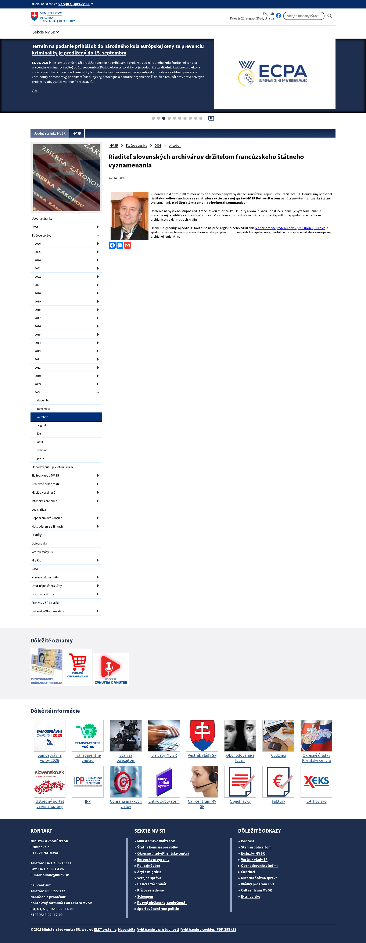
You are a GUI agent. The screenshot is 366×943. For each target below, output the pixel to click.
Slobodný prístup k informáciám (52, 467)
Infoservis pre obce (44, 501)
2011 (38, 367)
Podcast (247, 841)
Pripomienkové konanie (47, 518)
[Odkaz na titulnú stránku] (53, 15)
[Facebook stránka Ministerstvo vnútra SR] (278, 16)
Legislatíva (39, 509)
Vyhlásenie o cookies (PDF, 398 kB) (208, 929)
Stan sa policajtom (256, 847)
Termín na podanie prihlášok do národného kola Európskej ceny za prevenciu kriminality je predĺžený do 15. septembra (118, 49)
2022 (38, 277)
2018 (38, 310)
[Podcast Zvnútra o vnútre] (111, 670)
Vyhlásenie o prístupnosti (158, 929)
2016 (38, 326)
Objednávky (39, 543)
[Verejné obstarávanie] (77, 668)
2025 (38, 252)
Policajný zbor (148, 865)
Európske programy (153, 859)
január (41, 458)
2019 (38, 301)
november (43, 409)
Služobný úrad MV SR (45, 476)
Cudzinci (248, 871)
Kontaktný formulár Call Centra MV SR (61, 903)
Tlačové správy (41, 235)
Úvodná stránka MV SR (50, 133)
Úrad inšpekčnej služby (47, 586)
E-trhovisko (250, 896)
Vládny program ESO (257, 884)
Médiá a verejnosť (43, 492)
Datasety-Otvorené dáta (48, 611)
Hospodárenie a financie (48, 526)
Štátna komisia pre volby (157, 847)
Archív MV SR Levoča (45, 603)
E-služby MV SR (253, 853)
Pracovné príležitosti (45, 484)
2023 (38, 268)
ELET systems (105, 929)
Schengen (145, 896)
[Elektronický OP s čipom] (46, 667)
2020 (38, 293)
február (42, 450)
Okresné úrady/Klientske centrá (163, 853)
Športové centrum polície (158, 908)
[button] (46, 31)
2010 (38, 376)
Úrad (35, 227)
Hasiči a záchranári (152, 884)
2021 (38, 285)
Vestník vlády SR (42, 552)
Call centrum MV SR (256, 890)
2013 (38, 351)
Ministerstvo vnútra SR (156, 841)
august (41, 425)
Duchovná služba (43, 594)
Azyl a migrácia (149, 871)
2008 (38, 392)
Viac (34, 90)
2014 (38, 343)
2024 (38, 260)
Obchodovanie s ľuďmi (259, 865)
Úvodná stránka (42, 218)
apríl (40, 442)
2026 (38, 243)
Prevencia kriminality (45, 577)
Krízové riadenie (150, 890)
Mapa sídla (126, 929)
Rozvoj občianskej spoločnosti (162, 902)
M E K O (37, 560)
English (268, 13)
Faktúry (37, 535)
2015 (38, 334)
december (44, 400)
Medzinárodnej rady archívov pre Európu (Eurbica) (290, 228)
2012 (38, 359)
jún (39, 433)
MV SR (76, 133)
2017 (38, 318)
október (42, 417)
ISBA (35, 569)
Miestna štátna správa (259, 878)
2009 (38, 384)
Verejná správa (149, 878)
